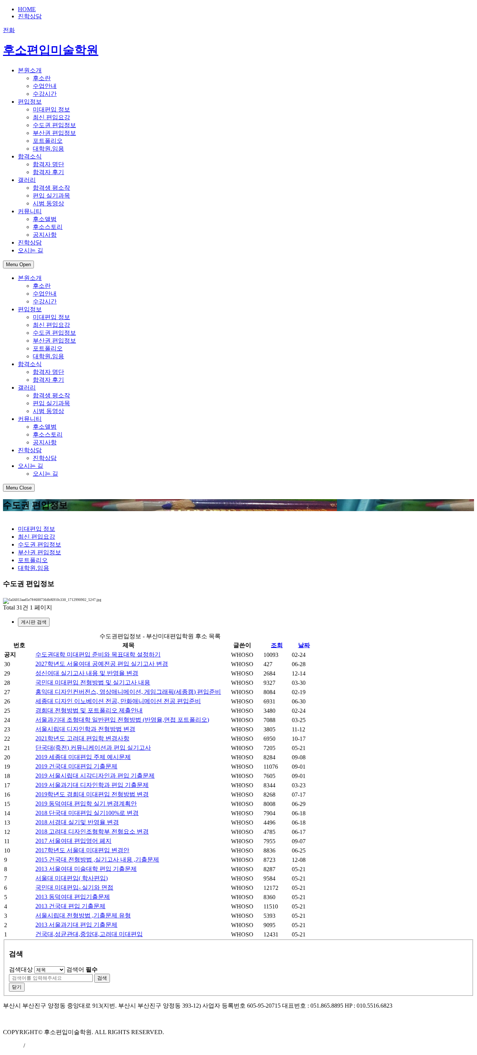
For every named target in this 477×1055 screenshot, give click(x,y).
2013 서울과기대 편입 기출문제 (76, 925)
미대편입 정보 (51, 109)
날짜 (304, 645)
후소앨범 (45, 219)
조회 (277, 645)
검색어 (82, 969)
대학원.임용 (48, 148)
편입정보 (30, 309)
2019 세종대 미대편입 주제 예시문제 (83, 757)
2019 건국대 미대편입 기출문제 (76, 766)
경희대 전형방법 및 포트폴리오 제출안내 (89, 710)
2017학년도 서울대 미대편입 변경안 (82, 850)
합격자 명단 (48, 164)
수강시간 (45, 94)
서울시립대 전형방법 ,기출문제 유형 (83, 915)
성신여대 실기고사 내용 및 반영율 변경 (86, 673)
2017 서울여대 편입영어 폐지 (73, 841)
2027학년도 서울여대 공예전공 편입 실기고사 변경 (101, 664)
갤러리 (27, 387)
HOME (27, 9)
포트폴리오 (48, 141)
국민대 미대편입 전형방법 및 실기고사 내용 (92, 682)
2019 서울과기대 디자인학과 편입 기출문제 (92, 785)
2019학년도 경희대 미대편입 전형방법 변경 (92, 794)
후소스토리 (48, 227)
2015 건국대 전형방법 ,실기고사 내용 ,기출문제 (97, 859)
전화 (9, 30)
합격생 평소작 (51, 188)
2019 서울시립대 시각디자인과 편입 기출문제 (95, 775)
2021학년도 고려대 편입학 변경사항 (82, 738)
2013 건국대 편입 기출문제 (70, 906)
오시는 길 (30, 466)
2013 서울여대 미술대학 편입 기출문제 (86, 869)
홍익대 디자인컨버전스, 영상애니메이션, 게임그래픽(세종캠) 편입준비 (128, 692)
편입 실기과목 (51, 195)
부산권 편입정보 (54, 133)
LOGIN (12, 1045)
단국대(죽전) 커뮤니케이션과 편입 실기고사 (93, 747)
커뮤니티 (30, 419)
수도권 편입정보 (54, 125)
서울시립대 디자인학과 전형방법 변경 (85, 729)
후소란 (42, 78)
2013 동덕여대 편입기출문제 (72, 897)
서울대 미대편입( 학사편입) (71, 878)
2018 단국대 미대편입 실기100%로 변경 (87, 813)
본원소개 (30, 278)
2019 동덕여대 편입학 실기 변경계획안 (86, 803)
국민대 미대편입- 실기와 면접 (74, 887)
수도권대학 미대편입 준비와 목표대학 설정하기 (98, 654)
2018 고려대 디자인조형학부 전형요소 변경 (92, 831)
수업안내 (45, 86)
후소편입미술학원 (50, 50)
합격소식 (30, 364)
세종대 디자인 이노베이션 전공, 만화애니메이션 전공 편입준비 (118, 701)
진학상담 (30, 16)
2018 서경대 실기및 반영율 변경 (77, 822)
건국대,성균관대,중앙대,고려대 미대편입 (89, 934)
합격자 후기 (48, 172)
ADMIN (36, 1045)
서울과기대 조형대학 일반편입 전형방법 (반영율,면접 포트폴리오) (122, 720)
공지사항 (45, 235)
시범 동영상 (48, 203)
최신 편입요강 (51, 117)
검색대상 (21, 969)
